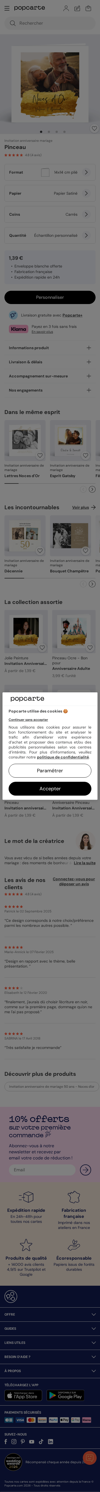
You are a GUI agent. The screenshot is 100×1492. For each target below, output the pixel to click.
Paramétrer (50, 770)
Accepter (50, 788)
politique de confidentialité (63, 757)
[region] (50, 746)
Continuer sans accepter (28, 719)
